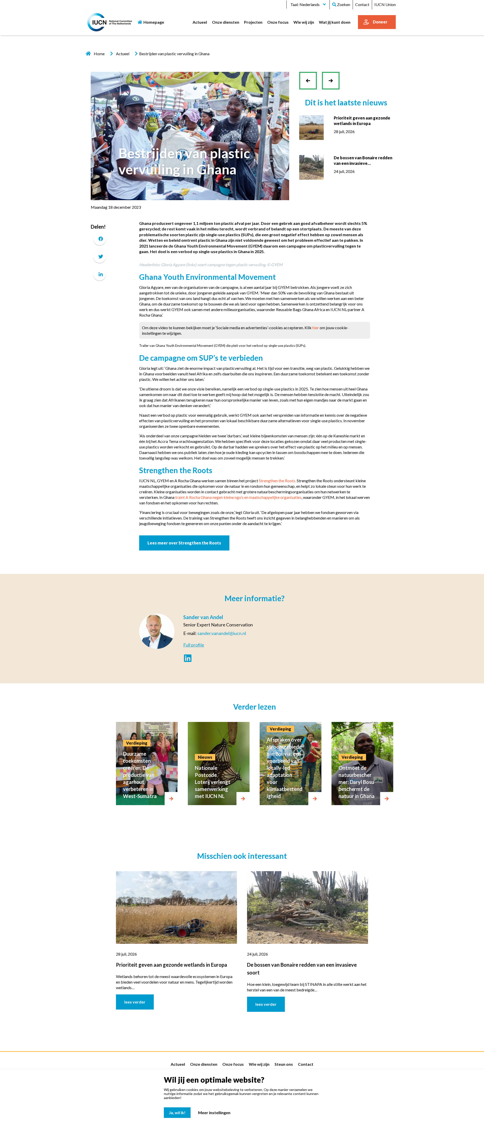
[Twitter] (100, 256)
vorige (310, 84)
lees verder (134, 1001)
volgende (331, 76)
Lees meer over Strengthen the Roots (184, 542)
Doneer (380, 21)
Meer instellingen (214, 1112)
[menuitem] (199, 22)
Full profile (193, 645)
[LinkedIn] (100, 274)
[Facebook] (100, 239)
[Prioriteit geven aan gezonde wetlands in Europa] (311, 127)
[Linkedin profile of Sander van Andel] (187, 658)
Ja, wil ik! (177, 1112)
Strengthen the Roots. (277, 480)
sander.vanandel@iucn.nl (221, 633)
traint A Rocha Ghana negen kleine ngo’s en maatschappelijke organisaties (238, 497)
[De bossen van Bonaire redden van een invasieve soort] (311, 166)
